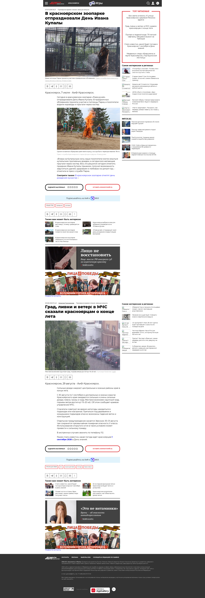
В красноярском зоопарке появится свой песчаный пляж (66, 231)
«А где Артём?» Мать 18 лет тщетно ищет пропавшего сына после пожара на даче (145, 324)
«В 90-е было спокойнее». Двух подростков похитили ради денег (144, 93)
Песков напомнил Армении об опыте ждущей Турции (145, 122)
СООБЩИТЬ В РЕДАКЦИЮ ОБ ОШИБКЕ (106, 557)
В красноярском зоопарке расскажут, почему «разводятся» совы (67, 224)
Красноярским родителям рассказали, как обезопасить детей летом (103, 493)
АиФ (114, 372)
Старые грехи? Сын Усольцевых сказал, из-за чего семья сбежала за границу (145, 78)
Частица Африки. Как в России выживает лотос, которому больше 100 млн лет (145, 332)
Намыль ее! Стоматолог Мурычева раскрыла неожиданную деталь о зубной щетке (145, 86)
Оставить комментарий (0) (102, 187)
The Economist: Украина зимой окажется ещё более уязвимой (142, 138)
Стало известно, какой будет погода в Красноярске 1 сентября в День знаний (141, 46)
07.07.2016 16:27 (50, 10)
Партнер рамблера (82, 589)
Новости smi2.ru (53, 296)
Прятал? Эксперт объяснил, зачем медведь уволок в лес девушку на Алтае (144, 340)
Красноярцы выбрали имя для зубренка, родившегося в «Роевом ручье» (104, 224)
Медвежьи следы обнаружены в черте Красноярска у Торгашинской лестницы (141, 56)
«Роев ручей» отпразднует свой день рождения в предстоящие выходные (104, 232)
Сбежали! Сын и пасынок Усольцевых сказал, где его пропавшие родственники (146, 309)
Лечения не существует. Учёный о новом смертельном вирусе (144, 316)
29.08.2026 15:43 (51, 303)
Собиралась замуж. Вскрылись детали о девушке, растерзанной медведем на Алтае (144, 348)
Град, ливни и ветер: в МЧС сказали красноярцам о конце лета (141, 27)
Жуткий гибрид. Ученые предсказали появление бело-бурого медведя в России (146, 102)
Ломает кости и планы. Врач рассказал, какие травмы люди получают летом (66, 493)
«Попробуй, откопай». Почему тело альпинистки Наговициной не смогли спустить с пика (145, 70)
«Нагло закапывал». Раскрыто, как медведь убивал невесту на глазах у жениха (145, 109)
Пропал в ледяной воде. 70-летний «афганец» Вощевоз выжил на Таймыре (141, 37)
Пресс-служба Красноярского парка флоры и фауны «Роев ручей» (81, 154)
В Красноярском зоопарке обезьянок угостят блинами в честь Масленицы (66, 239)
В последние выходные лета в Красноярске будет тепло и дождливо (104, 486)
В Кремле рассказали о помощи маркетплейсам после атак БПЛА (143, 154)
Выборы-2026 (85, 557)
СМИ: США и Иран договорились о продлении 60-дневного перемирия (143, 146)
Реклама (75, 557)
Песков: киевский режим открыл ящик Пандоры (143, 130)
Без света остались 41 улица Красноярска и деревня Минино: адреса (140, 18)
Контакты (65, 557)
